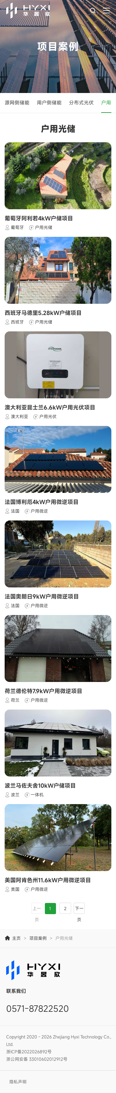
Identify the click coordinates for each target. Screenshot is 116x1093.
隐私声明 (18, 1082)
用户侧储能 (49, 102)
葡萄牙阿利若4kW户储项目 (39, 218)
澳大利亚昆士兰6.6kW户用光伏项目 (50, 407)
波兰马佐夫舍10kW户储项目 (40, 785)
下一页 (79, 914)
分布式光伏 (81, 102)
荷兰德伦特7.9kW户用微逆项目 (43, 691)
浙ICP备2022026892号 (29, 1052)
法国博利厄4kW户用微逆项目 (42, 502)
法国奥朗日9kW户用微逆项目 (42, 596)
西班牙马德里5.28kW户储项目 (43, 312)
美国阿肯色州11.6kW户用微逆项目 (48, 880)
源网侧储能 (17, 102)
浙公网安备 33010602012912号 (36, 1059)
